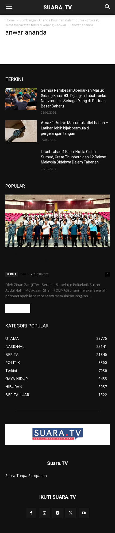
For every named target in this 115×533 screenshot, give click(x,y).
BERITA (12, 274)
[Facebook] (31, 513)
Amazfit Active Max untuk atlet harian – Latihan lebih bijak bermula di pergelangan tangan (74, 128)
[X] (71, 513)
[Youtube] (84, 513)
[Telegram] (57, 513)
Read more (17, 309)
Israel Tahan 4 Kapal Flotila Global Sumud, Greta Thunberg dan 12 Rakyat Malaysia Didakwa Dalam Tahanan (73, 157)
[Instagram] (44, 513)
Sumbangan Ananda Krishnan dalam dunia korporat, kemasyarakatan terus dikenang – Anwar (52, 22)
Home (10, 20)
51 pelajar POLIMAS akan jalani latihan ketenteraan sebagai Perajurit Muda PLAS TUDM (56, 260)
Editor (25, 274)
